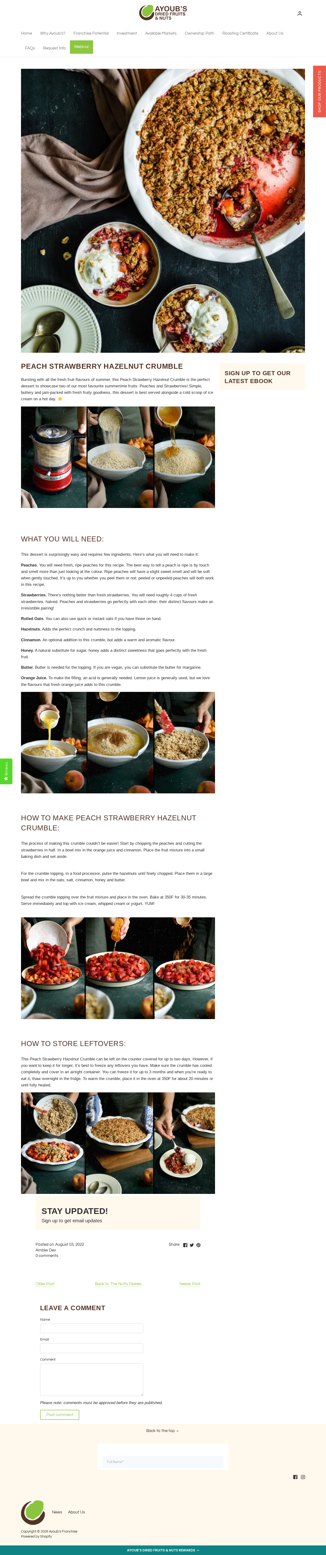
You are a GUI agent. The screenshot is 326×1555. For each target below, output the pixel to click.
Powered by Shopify (36, 1536)
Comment (48, 1359)
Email (44, 1339)
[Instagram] (303, 1477)
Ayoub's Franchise (63, 1531)
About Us (76, 1512)
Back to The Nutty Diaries (118, 1284)
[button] (163, 1550)
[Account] (299, 13)
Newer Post (189, 1284)
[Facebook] (295, 1477)
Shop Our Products (319, 91)
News (57, 1512)
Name (45, 1319)
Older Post (45, 1284)
